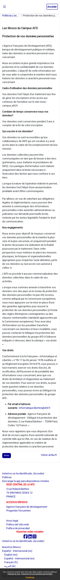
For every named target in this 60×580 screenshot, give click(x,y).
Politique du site (14, 574)
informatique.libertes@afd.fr (34, 407)
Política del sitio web (17, 524)
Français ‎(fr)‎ (11, 562)
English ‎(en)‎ (10, 554)
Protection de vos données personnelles (36, 574)
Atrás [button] (6, 455)
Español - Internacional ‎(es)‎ (17, 550)
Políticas (7, 477)
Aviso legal (12, 520)
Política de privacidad (18, 528)
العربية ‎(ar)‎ (9, 566)
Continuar (30, 577)
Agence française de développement (26, 506)
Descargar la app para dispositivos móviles (25, 481)
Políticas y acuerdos (11, 15)
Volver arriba (48, 454)
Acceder (52, 6)
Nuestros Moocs (11, 547)
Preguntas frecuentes (18, 510)
